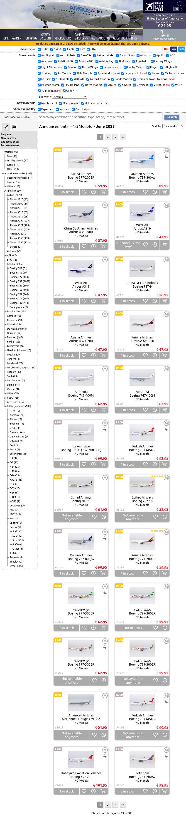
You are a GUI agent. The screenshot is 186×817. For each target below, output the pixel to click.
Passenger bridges (17, 177)
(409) (27, 225)
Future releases (10, 145)
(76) (20, 363)
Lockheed (12, 363)
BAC (9, 259)
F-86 (12, 492)
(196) (29, 173)
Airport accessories (15, 173)
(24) (27, 436)
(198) (26, 290)
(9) (21, 440)
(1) (18, 497)
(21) (20, 246)
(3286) (19, 264)
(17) (16, 164)
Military (9, 397)
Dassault (15, 432)
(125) (17, 186)
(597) (26, 298)
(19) (15, 156)
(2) (18, 501)
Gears (10, 164)
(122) (27, 242)
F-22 (12, 484)
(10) (25, 272)
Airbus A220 (17, 199)
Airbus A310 (17, 208)
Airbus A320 (17, 221)
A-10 (12, 410)
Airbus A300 (17, 203)
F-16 (12, 475)
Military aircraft (16, 406)
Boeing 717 (16, 272)
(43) (24, 328)
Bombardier (14, 311)
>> (123, 137)
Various (8, 152)
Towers (11, 182)
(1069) (26, 281)
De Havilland (14, 328)
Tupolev (12, 371)
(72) (19, 333)
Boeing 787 (16, 302)
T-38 (12, 553)
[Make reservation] (93, 192)
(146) (20, 337)
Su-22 (15, 531)
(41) (22, 432)
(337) (27, 221)
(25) (17, 466)
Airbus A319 (17, 216)
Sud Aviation (14, 380)
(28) (17, 341)
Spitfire (14, 522)
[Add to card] (103, 192)
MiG (12, 509)
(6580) (18, 190)
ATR (9, 255)
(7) (16, 553)
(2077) (18, 195)
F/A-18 (14, 479)
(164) (32, 367)
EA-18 (13, 449)
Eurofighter (16, 453)
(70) (16, 393)
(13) (16, 169)
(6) (26, 307)
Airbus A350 (17, 238)
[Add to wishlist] (84, 192)
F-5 (12, 462)
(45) (26, 199)
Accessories (14, 402)
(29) (18, 354)
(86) (26, 216)
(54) (18, 182)
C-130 (13, 428)
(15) (16, 462)
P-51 (12, 518)
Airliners (9, 190)
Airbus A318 (17, 212)
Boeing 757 (16, 290)
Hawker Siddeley (17, 350)
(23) (15, 376)
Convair (11, 324)
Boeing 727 (16, 277)
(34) (26, 208)
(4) (18, 359)
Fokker (11, 341)
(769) (17, 397)
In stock (64, 109)
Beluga (14, 246)
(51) (25, 268)
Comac (11, 315)
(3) (18, 449)
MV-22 (14, 514)
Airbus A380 (17, 242)
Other (10, 169)
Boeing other (17, 307)
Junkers (12, 359)
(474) (26, 302)
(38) (17, 475)
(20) (22, 415)
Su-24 (15, 535)
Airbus (11, 195)
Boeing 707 (16, 268)
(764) (28, 406)
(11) (17, 384)
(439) (27, 238)
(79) (19, 251)
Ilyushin (11, 354)
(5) (22, 402)
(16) (14, 259)
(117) (18, 315)
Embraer (12, 337)
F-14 (12, 466)
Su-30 (15, 544)
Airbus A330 (17, 229)
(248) (26, 294)
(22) (20, 527)
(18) (20, 320)
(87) (14, 255)
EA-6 (12, 445)
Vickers (11, 389)
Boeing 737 (16, 281)
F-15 (12, 471)
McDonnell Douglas (18, 367)
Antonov (12, 251)
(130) (26, 277)
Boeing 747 (16, 285)
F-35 (12, 488)
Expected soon (10, 141)
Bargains (6, 134)
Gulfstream (13, 346)
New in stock (8, 138)
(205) (20, 566)
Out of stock (83, 109)
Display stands (15, 160)
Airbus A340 (17, 233)
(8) (16, 492)
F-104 (13, 497)
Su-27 (15, 540)
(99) (15, 152)
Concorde (12, 320)
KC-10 (13, 501)
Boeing (11, 264)
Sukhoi (11, 384)
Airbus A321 (17, 225)
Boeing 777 (16, 298)
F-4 (12, 458)
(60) (26, 203)
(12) (16, 458)
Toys (10, 156)
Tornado (15, 557)
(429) (27, 229)
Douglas (12, 333)
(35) (26, 212)
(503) (26, 285)
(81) (26, 233)
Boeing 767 (16, 294)
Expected (47, 109)
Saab (10, 376)
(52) (26, 160)
